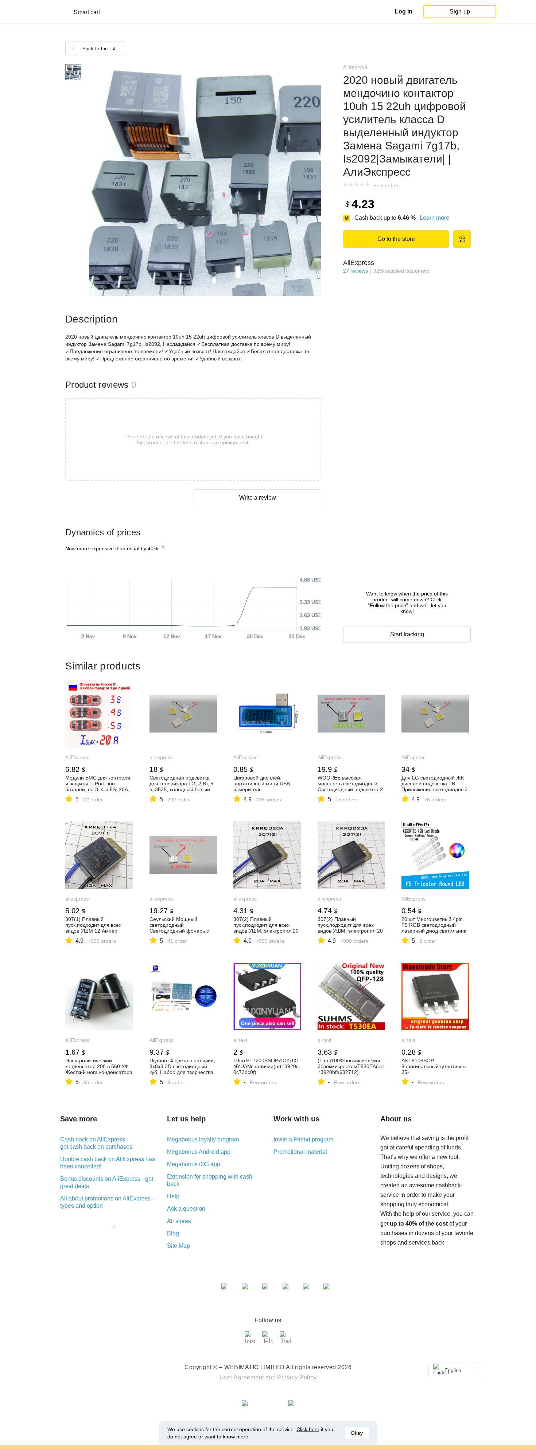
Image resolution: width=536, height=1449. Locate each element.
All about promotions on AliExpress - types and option (107, 1202)
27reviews (355, 271)
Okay (357, 1433)
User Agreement (242, 1377)
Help (173, 1196)
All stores (179, 1221)
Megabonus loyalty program (203, 1139)
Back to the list (99, 48)
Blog (173, 1233)
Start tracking (407, 634)
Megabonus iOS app (193, 1164)
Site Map (178, 1246)
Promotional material (300, 1152)
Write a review (257, 498)
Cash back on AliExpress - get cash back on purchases (96, 1143)
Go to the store (396, 239)
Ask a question (186, 1209)
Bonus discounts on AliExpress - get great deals (106, 1182)
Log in (403, 11)
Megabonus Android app (198, 1152)
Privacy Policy (296, 1377)
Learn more (434, 218)
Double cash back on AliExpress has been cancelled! (107, 1162)
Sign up (460, 11)
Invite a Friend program (303, 1139)
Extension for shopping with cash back (209, 1180)
